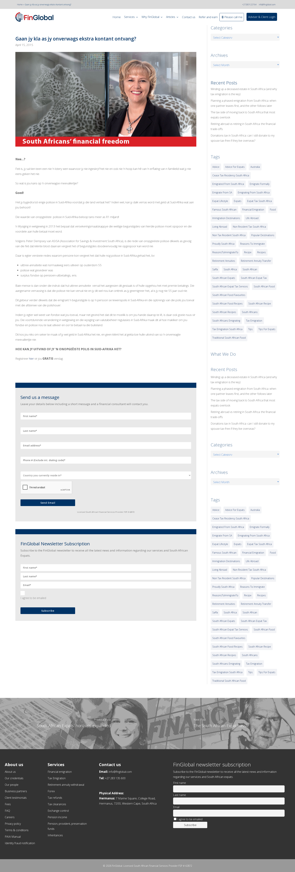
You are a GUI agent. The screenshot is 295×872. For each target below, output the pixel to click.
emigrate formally (259, 184)
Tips (250, 329)
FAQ (7, 811)
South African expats (223, 278)
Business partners (16, 791)
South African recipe (259, 303)
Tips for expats (266, 329)
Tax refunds (55, 798)
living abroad (219, 226)
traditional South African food (229, 337)
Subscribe (47, 610)
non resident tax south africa (249, 226)
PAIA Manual (13, 837)
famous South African (224, 209)
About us (10, 772)
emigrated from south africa (228, 184)
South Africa (230, 269)
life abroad (252, 218)
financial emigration (253, 209)
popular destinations (262, 235)
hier (31, 358)
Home (20, 4)
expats (237, 201)
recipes (261, 252)
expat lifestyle (220, 201)
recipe (247, 252)
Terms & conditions (17, 830)
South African (250, 269)
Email (176, 807)
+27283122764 (249, 4)
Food (273, 209)
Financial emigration (60, 772)
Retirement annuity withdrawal (66, 785)
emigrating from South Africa (254, 192)
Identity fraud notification (20, 843)
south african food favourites (228, 295)
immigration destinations (226, 218)
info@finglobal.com (267, 4)
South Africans (250, 312)
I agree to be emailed (33, 598)
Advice (215, 166)
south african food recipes (227, 303)
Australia (255, 166)
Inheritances (55, 835)
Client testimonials (16, 798)
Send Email (47, 502)
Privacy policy (13, 824)
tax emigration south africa (227, 329)
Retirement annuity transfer (256, 260)
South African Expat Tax (254, 278)
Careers (10, 817)
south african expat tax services (230, 286)
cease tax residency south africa (230, 175)
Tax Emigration (57, 778)
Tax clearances (57, 804)
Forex (51, 791)
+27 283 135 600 (115, 778)
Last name (179, 795)
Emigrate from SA (222, 192)
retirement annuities (223, 260)
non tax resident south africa (228, 235)
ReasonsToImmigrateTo (225, 252)
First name (179, 783)
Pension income (57, 817)
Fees (8, 804)
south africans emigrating (226, 320)
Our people (11, 785)
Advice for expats (235, 166)
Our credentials (14, 778)
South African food (264, 286)
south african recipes (224, 312)
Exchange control (58, 811)
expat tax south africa (259, 201)
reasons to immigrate (252, 243)
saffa (215, 269)
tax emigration (254, 320)
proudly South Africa (223, 243)
